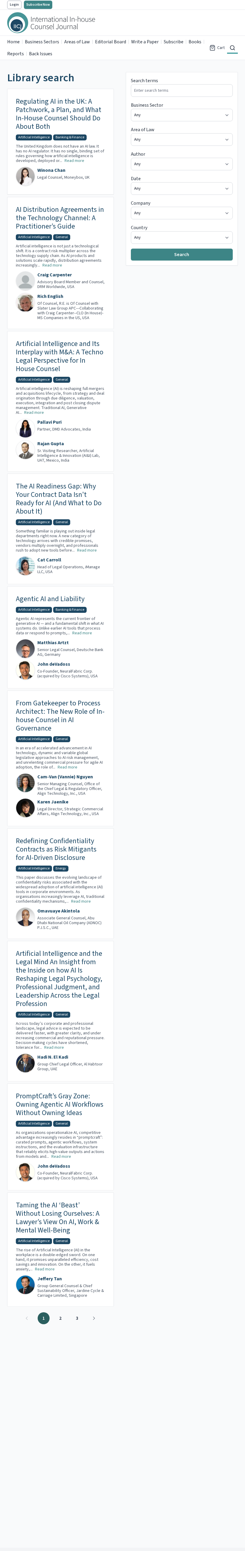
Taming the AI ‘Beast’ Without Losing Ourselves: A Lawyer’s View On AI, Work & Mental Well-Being (57, 1218)
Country (139, 227)
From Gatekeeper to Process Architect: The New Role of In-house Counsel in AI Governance (60, 716)
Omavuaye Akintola (58, 911)
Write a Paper (145, 42)
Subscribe (173, 42)
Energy (61, 868)
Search (181, 254)
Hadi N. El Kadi (52, 1057)
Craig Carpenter (54, 275)
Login (14, 4)
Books (195, 42)
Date (136, 178)
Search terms (144, 80)
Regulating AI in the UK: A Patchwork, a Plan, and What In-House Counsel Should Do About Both (58, 114)
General (62, 237)
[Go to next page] (94, 1318)
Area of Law (142, 129)
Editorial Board (110, 42)
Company (140, 203)
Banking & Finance (70, 137)
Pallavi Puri (49, 422)
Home (13, 42)
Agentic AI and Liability (50, 599)
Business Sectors (42, 42)
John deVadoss (53, 664)
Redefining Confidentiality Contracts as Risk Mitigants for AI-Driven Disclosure (56, 849)
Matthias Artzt (53, 642)
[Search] (232, 48)
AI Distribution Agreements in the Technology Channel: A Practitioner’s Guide (60, 218)
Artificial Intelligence (34, 137)
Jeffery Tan (49, 1279)
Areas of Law (77, 42)
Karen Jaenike (52, 802)
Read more (74, 161)
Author (138, 154)
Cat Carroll (49, 560)
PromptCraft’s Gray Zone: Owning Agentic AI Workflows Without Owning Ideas (59, 1104)
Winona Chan (51, 170)
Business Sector (147, 105)
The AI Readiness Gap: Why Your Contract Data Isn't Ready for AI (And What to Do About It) (59, 499)
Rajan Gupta (50, 443)
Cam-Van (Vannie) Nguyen (65, 777)
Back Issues (40, 53)
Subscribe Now (38, 4)
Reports (15, 53)
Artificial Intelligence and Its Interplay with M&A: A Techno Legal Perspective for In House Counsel (59, 356)
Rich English (50, 296)
